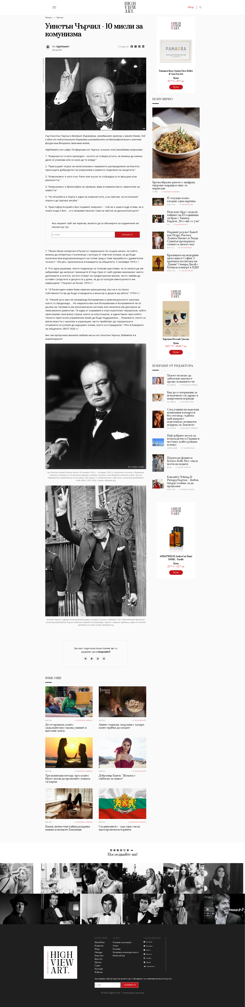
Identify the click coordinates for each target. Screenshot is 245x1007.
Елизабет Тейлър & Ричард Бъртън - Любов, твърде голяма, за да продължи (183, 481)
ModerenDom (119, 956)
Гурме (155, 192)
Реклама (116, 949)
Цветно (60, 17)
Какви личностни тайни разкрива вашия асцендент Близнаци (67, 828)
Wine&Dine (100, 942)
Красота (170, 248)
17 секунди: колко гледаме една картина (181, 199)
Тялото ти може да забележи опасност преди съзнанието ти (180, 378)
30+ (168, 224)
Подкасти (99, 946)
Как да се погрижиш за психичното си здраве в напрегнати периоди (182, 395)
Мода (169, 467)
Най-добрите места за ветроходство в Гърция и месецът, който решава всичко (183, 440)
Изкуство (171, 204)
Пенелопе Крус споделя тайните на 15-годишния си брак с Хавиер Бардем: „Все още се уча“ (183, 216)
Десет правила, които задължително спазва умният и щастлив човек (66, 728)
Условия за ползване (122, 942)
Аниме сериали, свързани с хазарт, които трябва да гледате (122, 726)
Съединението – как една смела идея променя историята (119, 828)
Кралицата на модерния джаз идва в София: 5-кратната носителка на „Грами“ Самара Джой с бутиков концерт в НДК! (183, 261)
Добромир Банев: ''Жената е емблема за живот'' (117, 777)
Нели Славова (184, 467)
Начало (48, 17)
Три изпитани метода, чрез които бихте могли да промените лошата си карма (67, 779)
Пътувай (99, 969)
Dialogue (98, 952)
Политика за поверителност (126, 952)
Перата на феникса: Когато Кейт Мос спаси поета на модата (182, 461)
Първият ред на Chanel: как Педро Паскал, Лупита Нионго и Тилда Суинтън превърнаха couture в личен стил (182, 238)
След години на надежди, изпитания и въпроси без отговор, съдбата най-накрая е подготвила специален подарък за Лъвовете (183, 417)
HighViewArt (62, 46)
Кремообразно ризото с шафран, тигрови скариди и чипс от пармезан (173, 185)
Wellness (171, 385)
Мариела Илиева (85, 720)
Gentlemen (172, 448)
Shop (191, 7)
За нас (115, 946)
